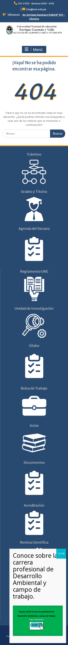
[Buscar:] (34, 133)
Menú (37, 50)
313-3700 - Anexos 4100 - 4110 (36, 3)
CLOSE (61, 553)
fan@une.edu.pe (36, 9)
